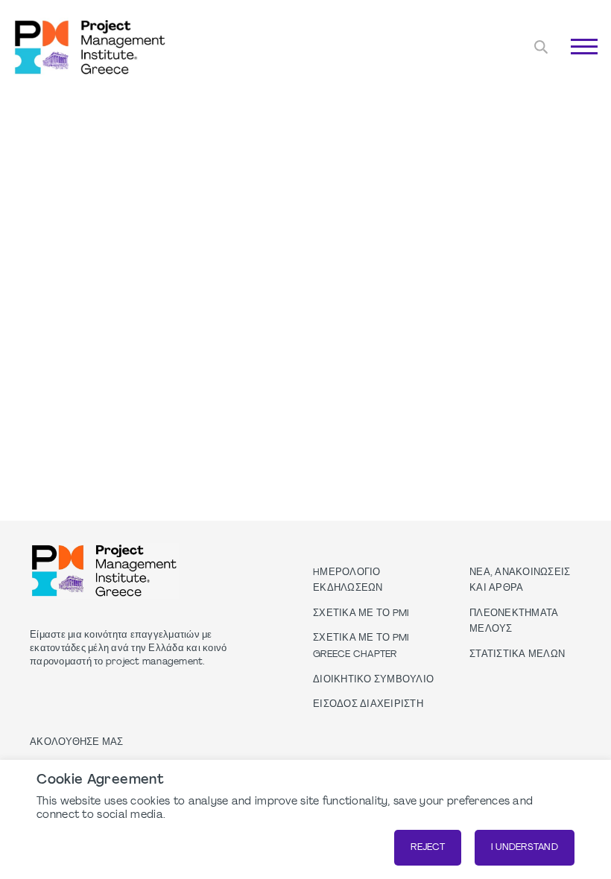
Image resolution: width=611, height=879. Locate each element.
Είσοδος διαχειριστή (368, 704)
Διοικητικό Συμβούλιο (373, 680)
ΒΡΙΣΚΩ (563, 63)
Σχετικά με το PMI (361, 613)
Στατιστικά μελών (517, 654)
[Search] (541, 47)
